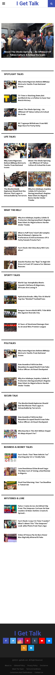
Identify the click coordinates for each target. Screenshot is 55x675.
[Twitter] (13, 641)
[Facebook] (6, 641)
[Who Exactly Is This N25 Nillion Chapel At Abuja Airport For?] (10, 434)
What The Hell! (12, 210)
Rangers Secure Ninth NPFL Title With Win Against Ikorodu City (34, 311)
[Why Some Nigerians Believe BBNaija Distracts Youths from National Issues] (10, 85)
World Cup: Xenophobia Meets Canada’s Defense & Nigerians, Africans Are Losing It (31, 285)
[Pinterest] (27, 641)
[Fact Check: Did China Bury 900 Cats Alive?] (10, 251)
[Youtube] (42, 641)
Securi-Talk (11, 396)
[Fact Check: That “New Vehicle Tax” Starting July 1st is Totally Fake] (10, 457)
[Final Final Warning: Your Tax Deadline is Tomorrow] (10, 485)
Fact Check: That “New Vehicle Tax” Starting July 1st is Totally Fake (33, 455)
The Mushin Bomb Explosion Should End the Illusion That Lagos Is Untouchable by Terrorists (15, 192)
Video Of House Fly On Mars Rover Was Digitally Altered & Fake (32, 536)
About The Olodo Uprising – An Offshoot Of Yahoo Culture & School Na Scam (27, 53)
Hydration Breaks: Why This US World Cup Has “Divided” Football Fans (34, 298)
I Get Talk (27, 3)
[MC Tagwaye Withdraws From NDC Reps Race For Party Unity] (10, 126)
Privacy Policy (32, 665)
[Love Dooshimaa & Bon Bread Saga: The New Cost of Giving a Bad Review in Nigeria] (10, 471)
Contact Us (39, 672)
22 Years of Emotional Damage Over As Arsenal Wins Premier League (33, 325)
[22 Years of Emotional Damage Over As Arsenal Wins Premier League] (10, 327)
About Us (8, 665)
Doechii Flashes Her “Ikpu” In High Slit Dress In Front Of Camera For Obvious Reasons (34, 264)
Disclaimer (44, 665)
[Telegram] (31, 648)
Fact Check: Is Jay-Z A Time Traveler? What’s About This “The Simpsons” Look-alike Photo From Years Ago (34, 523)
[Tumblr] (35, 641)
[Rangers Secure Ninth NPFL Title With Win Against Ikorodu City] (10, 313)
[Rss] (24, 648)
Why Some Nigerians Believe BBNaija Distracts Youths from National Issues (34, 84)
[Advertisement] (27, 591)
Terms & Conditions (33, 669)
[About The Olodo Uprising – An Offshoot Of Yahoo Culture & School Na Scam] (10, 112)
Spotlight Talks (13, 74)
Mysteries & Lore (14, 498)
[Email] (49, 641)
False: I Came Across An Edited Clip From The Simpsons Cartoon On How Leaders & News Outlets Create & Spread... (33, 509)
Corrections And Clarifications (21, 672)
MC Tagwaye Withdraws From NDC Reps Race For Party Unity (33, 124)
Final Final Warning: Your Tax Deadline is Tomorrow (34, 483)
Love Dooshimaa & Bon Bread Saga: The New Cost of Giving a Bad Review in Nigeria (34, 471)
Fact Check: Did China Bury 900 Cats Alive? (33, 249)
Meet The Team (18, 669)
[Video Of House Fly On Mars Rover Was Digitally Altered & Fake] (10, 538)
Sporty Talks (12, 275)
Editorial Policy (19, 665)
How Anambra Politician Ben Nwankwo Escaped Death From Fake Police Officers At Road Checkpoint (33, 367)
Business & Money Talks (18, 447)
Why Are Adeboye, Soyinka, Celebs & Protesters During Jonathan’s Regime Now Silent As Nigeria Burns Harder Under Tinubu (39, 194)
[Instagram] (20, 641)
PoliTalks (10, 343)
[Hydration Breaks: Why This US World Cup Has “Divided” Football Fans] (10, 299)
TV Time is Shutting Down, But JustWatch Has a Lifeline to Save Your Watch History (34, 98)
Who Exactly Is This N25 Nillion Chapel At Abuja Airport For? (34, 432)
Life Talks (10, 137)
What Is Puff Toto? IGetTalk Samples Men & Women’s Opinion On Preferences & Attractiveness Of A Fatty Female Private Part (34, 236)
